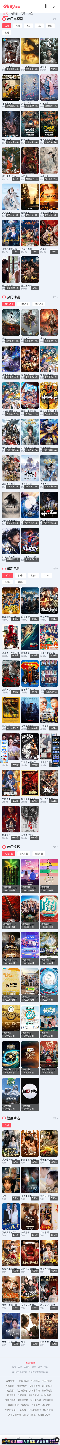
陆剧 (7, 25)
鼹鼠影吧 (11, 1395)
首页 (5, 13)
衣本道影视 (47, 1385)
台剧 (50, 25)
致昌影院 (35, 1405)
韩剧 (18, 25)
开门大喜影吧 (29, 1414)
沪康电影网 (48, 1400)
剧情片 (21, 582)
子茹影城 (22, 1409)
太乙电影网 (48, 1409)
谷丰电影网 (47, 1381)
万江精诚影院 (34, 1409)
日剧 (39, 25)
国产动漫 (9, 304)
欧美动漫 (39, 304)
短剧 (7, 1125)
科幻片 (47, 575)
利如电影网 (35, 1400)
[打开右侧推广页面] (56, 751)
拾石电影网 (34, 1390)
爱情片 (34, 575)
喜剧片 (21, 575)
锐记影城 (46, 1405)
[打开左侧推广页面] (4, 751)
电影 (20, 1367)
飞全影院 (10, 1390)
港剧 (7, 32)
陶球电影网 (22, 1385)
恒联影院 (25, 1405)
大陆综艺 (9, 853)
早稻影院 (10, 1385)
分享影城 (35, 1381)
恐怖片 (8, 582)
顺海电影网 (24, 1381)
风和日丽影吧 (14, 1414)
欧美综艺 (39, 853)
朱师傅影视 (10, 1400)
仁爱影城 (22, 1395)
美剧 (28, 25)
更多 (55, 19)
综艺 (30, 13)
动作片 (8, 575)
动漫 (23, 13)
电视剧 (14, 13)
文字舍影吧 (22, 1390)
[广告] (30, 1441)
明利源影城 (23, 1400)
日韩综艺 (24, 853)
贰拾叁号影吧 (44, 1414)
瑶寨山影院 (13, 1405)
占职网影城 (34, 1385)
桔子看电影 (47, 1390)
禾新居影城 (33, 1395)
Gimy (9, 6)
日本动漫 (24, 304)
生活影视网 (10, 1409)
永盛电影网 (46, 1395)
